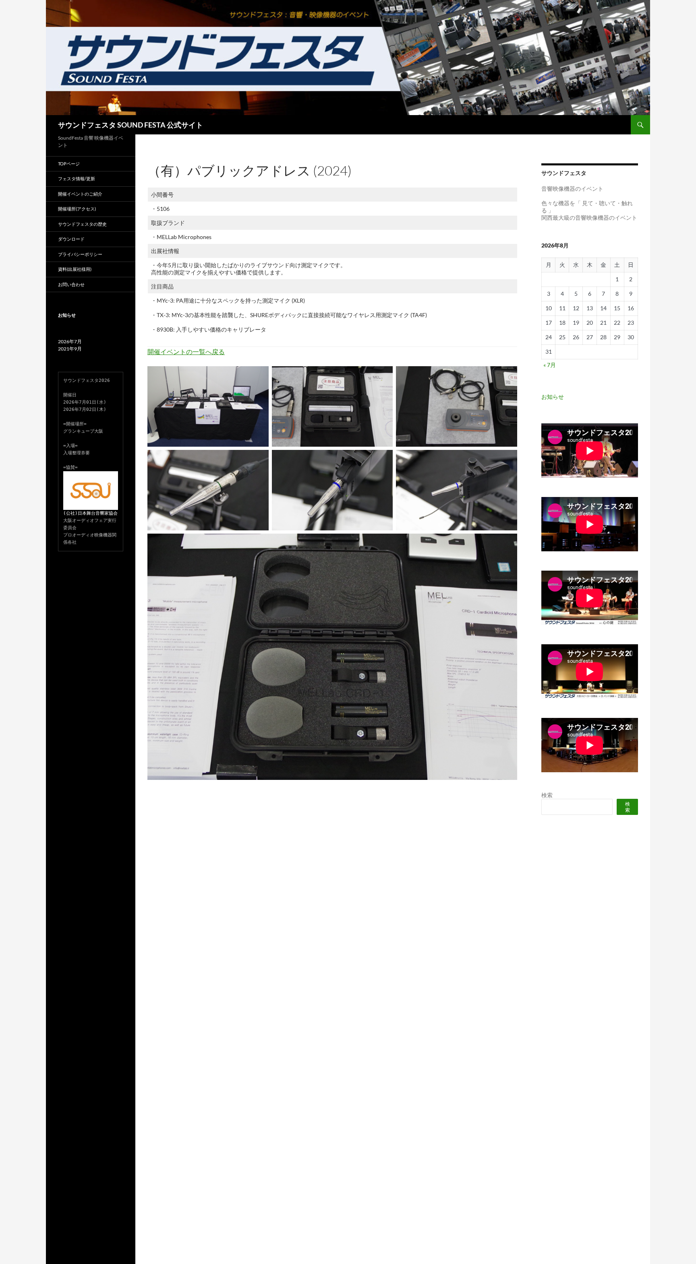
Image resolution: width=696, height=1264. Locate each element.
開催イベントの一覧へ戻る (186, 351)
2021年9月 (70, 349)
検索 (547, 795)
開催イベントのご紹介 (80, 193)
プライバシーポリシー (80, 254)
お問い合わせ (71, 284)
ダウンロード (71, 238)
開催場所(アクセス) (77, 208)
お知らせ (552, 396)
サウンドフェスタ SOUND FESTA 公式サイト (130, 124)
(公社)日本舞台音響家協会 (90, 513)
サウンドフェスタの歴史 (82, 224)
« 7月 (549, 364)
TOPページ (69, 163)
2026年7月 (70, 341)
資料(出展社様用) (74, 269)
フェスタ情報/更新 (76, 178)
